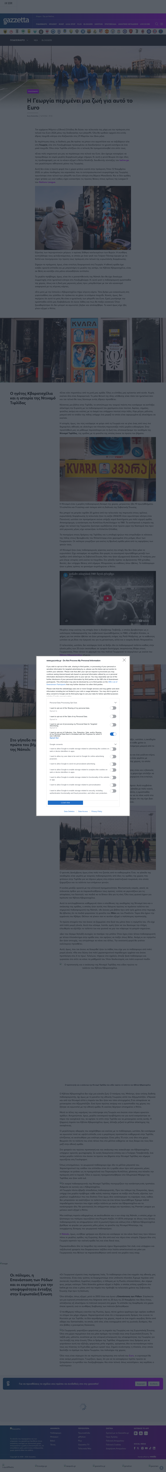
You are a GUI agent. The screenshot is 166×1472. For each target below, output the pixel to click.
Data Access (83, 811)
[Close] (125, 660)
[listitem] (83, 702)
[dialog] (83, 736)
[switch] (113, 708)
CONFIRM (65, 803)
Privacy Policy (97, 811)
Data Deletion (69, 811)
